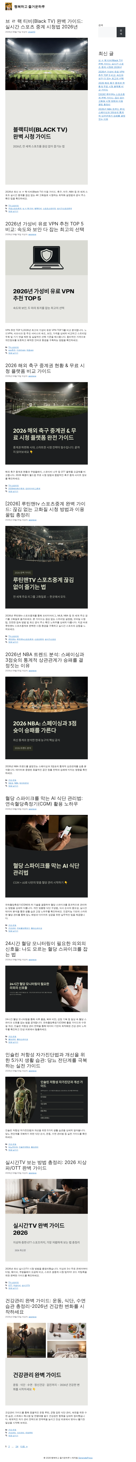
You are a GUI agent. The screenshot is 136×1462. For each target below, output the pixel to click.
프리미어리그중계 (32, 488)
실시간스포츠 (50, 639)
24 (16, 1446)
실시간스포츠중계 (64, 208)
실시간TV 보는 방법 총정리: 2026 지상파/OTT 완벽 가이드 (46, 1165)
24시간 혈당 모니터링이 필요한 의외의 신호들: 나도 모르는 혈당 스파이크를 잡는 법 (46, 948)
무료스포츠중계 (14, 208)
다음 (24, 1446)
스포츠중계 (39, 639)
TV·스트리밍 (13, 205)
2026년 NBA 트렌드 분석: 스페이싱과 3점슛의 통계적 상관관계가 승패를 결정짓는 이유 (44, 660)
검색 (100, 25)
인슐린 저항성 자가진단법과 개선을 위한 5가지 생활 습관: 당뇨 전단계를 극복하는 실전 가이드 (46, 1060)
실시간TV (26, 1285)
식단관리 (20, 1433)
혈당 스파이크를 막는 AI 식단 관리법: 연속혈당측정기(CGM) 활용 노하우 (44, 801)
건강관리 (12, 928)
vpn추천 (11, 350)
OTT (10, 1285)
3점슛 (10, 783)
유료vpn (29, 350)
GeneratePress (85, 1458)
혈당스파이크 (36, 928)
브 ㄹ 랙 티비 (27, 208)
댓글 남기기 (13, 211)
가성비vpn (20, 350)
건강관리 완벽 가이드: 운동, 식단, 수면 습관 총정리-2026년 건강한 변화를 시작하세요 (45, 1306)
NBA (16, 783)
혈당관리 (12, 1039)
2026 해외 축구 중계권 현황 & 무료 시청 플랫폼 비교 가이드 (45, 368)
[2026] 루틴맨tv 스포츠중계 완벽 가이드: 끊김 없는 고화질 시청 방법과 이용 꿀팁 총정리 (45, 509)
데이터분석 (24, 783)
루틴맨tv (12, 639)
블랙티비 (38, 208)
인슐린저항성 (24, 1147)
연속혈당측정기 (23, 928)
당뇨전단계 (13, 1147)
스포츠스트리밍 (49, 208)
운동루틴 (29, 1433)
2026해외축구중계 (16, 488)
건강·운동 (12, 780)
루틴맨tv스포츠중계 (25, 639)
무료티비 (17, 1285)
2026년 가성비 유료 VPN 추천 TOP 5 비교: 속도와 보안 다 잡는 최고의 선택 (44, 226)
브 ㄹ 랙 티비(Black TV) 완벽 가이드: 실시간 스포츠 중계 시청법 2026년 (44, 23)
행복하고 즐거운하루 (29, 7)
